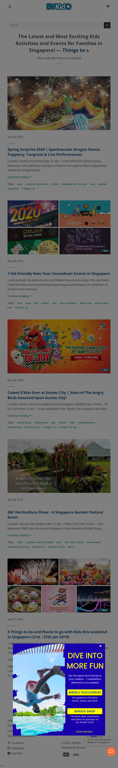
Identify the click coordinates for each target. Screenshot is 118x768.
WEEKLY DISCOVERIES (85, 692)
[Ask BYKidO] (111, 751)
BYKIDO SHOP (84, 711)
